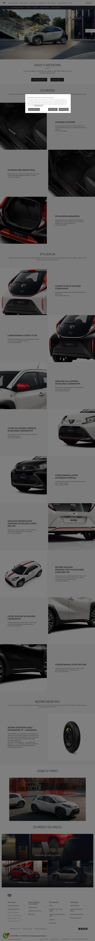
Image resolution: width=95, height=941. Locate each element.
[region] (48, 103)
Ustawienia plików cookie (34, 109)
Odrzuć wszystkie (52, 109)
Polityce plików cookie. (39, 105)
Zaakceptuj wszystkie (63, 109)
